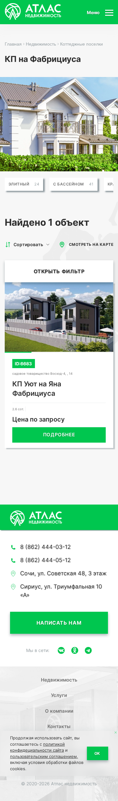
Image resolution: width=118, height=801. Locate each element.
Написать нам (59, 623)
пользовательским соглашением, (44, 756)
